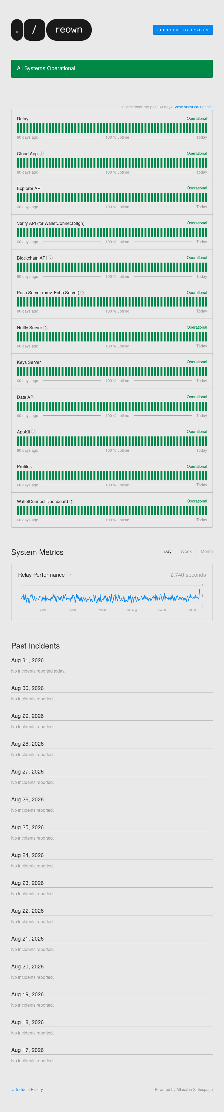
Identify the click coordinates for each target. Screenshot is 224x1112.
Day (168, 551)
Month (207, 551)
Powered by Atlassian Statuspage (184, 1089)
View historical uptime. (194, 106)
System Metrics (37, 551)
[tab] (18, 128)
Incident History (27, 1089)
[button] (183, 30)
